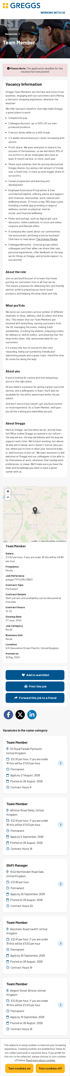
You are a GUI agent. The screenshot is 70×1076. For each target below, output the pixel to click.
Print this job (37, 686)
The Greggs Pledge (46, 239)
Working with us (53, 12)
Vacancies (11, 33)
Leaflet (34, 541)
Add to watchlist (37, 675)
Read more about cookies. (41, 1060)
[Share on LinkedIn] (32, 714)
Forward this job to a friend (37, 697)
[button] (35, 510)
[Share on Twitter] (20, 714)
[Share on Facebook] (8, 714)
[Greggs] (21, 6)
